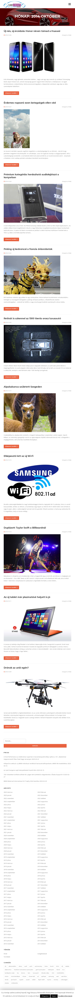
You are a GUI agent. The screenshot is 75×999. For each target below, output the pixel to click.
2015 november (9, 925)
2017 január (8, 903)
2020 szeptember (9, 839)
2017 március (8, 900)
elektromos (8, 970)
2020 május (7, 845)
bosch (52, 966)
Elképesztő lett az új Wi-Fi (18, 456)
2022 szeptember (9, 801)
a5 (5, 966)
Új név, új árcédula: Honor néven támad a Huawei (32, 31)
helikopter (51, 970)
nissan (24, 976)
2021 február (42, 829)
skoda (6, 979)
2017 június (41, 894)
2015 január (8, 941)
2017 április (41, 897)
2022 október (42, 798)
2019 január (8, 866)
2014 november (9, 944)
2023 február (42, 792)
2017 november (9, 888)
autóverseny (38, 966)
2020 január (8, 851)
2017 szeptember (9, 891)
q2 (38, 976)
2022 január (8, 814)
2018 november (9, 869)
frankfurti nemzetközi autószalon (23, 970)
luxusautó (36, 973)
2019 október (42, 854)
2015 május (7, 934)
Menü (69, 4)
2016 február (42, 919)
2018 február (42, 882)
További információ (65, 996)
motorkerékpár (15, 976)
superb (21, 979)
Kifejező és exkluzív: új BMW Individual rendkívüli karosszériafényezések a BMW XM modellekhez (35, 763)
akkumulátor (12, 966)
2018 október (42, 869)
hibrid (58, 970)
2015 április (41, 934)
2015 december (43, 922)
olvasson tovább (10, 93)
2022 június (41, 805)
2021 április (41, 826)
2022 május (7, 808)
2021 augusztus (43, 820)
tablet (34, 979)
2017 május (7, 897)
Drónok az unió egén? (16, 667)
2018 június (41, 876)
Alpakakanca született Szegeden (23, 386)
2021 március (8, 829)
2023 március (8, 792)
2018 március (8, 882)
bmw (46, 966)
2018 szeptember (9, 873)
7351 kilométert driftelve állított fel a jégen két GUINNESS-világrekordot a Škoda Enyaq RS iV (34, 774)
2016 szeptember (9, 910)
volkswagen (64, 979)
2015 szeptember (9, 928)
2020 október (42, 835)
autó (30, 966)
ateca (20, 966)
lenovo (23, 973)
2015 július (7, 931)
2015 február (42, 937)
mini (53, 973)
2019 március (8, 863)
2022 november (9, 798)
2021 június (41, 823)
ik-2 (63, 970)
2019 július (7, 860)
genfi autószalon (40, 970)
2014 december (43, 941)
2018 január (8, 885)
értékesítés (14, 983)
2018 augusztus (43, 873)
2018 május (7, 879)
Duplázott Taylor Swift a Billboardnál (25, 527)
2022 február (42, 811)
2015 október (42, 925)
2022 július (7, 805)
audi (25, 966)
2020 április (41, 845)
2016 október (42, 907)
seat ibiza (64, 976)
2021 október (42, 817)
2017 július (7, 894)
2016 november (9, 907)
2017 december (43, 885)
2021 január (8, 832)
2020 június (41, 842)
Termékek (7, 957)
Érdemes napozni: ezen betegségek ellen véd (30, 102)
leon (29, 973)
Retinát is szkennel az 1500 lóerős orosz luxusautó (32, 318)
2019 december (43, 851)
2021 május (7, 826)
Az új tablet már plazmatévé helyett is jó (27, 597)
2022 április (41, 808)
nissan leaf (32, 976)
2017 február (42, 900)
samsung (51, 976)
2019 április (41, 860)
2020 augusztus (43, 839)
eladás (67, 966)
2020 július (7, 842)
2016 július (7, 913)
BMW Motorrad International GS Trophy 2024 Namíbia (21, 781)
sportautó (14, 979)
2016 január (8, 922)
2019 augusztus (43, 857)
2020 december (43, 832)
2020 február (42, 848)
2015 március (8, 937)
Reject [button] (54, 996)
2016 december (43, 903)
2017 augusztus (43, 891)
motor (6, 976)
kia (18, 973)
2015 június (41, 931)
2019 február (42, 863)
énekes (7, 983)
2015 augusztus (43, 928)
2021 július (7, 823)
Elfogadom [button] (45, 996)
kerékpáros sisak (9, 973)
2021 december (43, 814)
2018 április (41, 879)
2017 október (42, 888)
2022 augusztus (43, 801)
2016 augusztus (43, 910)
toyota (49, 979)
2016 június (41, 913)
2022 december (43, 795)
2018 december (43, 866)
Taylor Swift (41, 979)
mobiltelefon (60, 973)
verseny (56, 979)
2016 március (8, 919)
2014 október (42, 944)
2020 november (9, 835)
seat (57, 976)
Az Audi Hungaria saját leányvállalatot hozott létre (20, 770)
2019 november (9, 854)
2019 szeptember (9, 857)
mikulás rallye (45, 973)
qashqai (43, 976)
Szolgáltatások (42, 954)
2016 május (7, 916)
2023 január (8, 795)
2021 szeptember (9, 820)
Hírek (69, 35)
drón (57, 966)
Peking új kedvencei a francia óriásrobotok (28, 249)
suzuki (28, 979)
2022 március (8, 811)
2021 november (9, 817)
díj (62, 966)
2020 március (8, 848)
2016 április (41, 916)
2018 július (7, 876)
